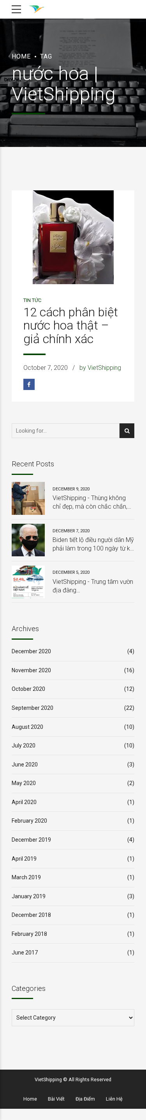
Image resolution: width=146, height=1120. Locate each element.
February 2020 (29, 821)
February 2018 (29, 934)
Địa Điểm (85, 1099)
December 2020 (31, 651)
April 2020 (24, 802)
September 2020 (32, 708)
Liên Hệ (114, 1099)
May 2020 (24, 783)
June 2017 (25, 952)
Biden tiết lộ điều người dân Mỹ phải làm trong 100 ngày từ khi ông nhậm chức (93, 544)
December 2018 (31, 915)
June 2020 (25, 764)
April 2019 (24, 859)
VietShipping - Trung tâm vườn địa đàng (93, 586)
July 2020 (23, 745)
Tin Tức (32, 300)
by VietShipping (100, 367)
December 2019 (31, 840)
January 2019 (29, 896)
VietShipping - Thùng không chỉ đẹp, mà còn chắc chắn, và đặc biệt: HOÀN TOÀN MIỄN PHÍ (90, 502)
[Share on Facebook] (29, 384)
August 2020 (27, 727)
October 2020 (28, 689)
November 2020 (31, 670)
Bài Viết (56, 1099)
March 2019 (26, 877)
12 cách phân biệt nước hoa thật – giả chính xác (70, 325)
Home (21, 56)
